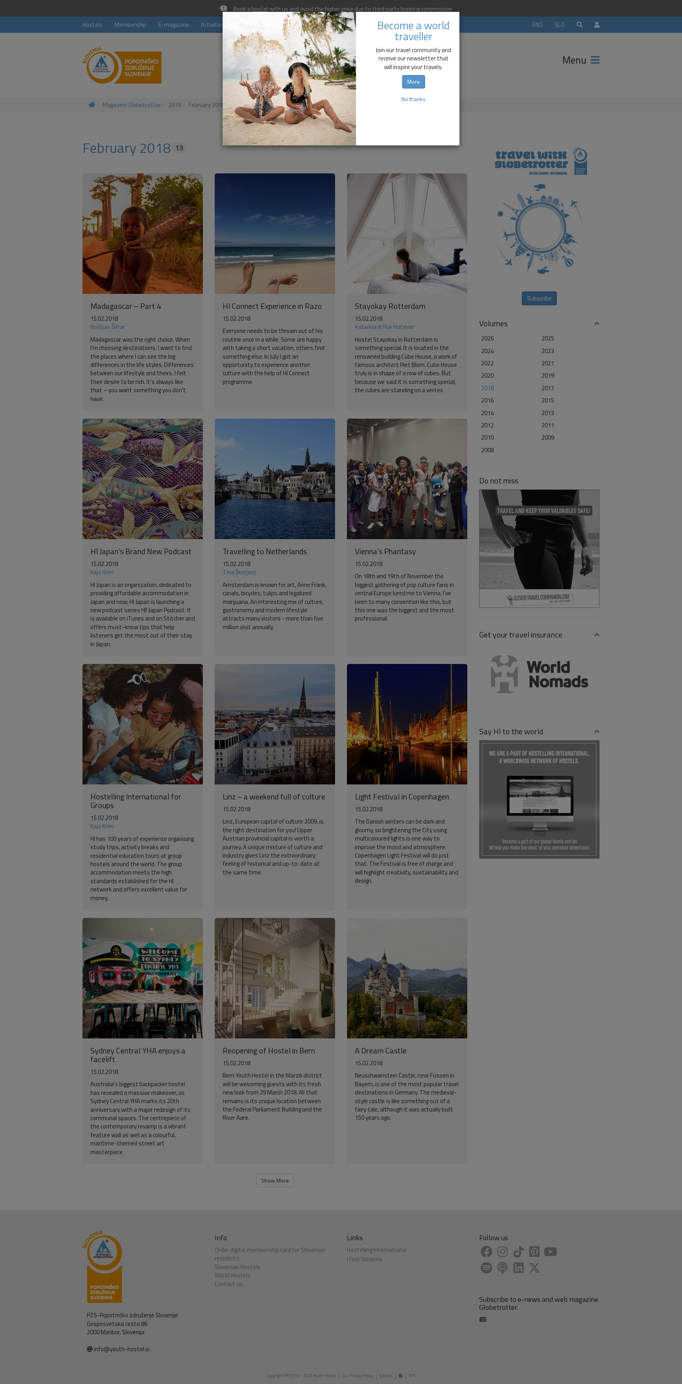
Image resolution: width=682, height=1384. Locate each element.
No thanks (413, 99)
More (413, 81)
